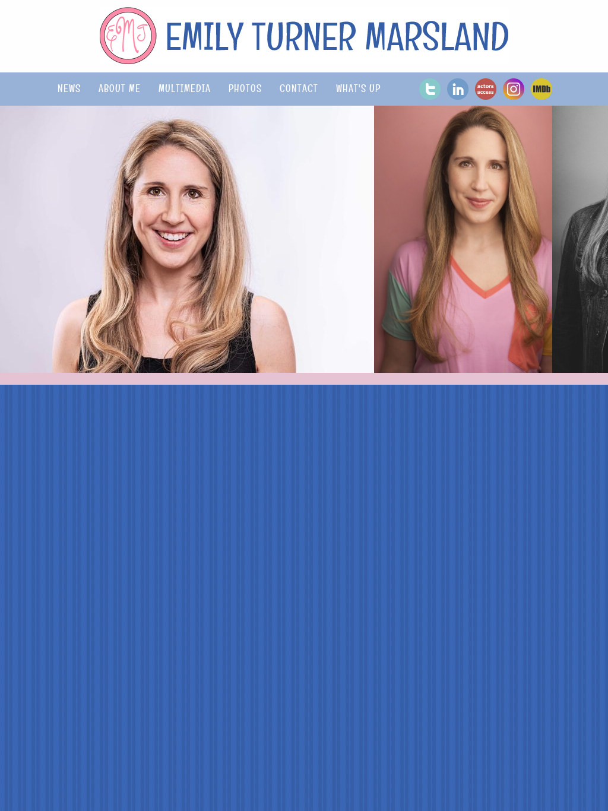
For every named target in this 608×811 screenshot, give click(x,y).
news (69, 89)
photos (245, 89)
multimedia (185, 89)
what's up (358, 89)
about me (120, 89)
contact (299, 89)
